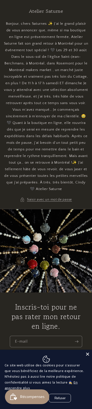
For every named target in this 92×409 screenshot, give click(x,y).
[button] (46, 200)
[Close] (87, 354)
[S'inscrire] (76, 341)
